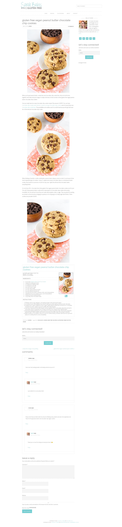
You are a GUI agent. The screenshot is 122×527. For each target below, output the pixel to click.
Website (24, 495)
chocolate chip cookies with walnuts (31, 105)
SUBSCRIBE (48, 343)
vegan (24, 321)
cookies (29, 320)
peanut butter (67, 320)
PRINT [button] (66, 296)
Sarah (32, 382)
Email (23, 488)
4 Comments (71, 26)
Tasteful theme (61, 520)
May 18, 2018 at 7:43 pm (35, 383)
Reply (27, 372)
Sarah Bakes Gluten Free (31, 5)
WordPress (72, 522)
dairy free (50, 320)
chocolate (40, 320)
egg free (55, 320)
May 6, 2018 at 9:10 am (32, 360)
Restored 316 (69, 520)
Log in (77, 522)
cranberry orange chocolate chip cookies (51, 105)
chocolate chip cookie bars (29, 107)
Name (24, 481)
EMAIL (24, 335)
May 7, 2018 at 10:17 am (33, 409)
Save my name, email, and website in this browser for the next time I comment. (40, 504)
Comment (25, 464)
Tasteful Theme (55, 522)
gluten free (60, 320)
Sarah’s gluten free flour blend (38, 281)
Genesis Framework (65, 522)
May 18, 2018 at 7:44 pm (35, 435)
